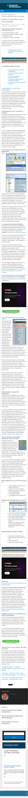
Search (13, 737)
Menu (2, 11)
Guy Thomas (6, 24)
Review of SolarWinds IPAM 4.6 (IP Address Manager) (12, 716)
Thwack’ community (21, 232)
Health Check (11, 14)
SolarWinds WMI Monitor (16, 677)
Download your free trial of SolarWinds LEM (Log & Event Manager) (16, 51)
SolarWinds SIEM (13, 679)
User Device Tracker (14, 673)
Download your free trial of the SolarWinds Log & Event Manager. (14, 270)
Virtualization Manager (7, 667)
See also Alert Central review (14, 434)
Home (5, 14)
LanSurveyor (5, 679)
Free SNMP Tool (21, 674)
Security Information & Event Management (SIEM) (15, 80)
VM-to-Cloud (5, 677)
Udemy (6, 770)
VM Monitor (5, 673)
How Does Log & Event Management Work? (14, 76)
